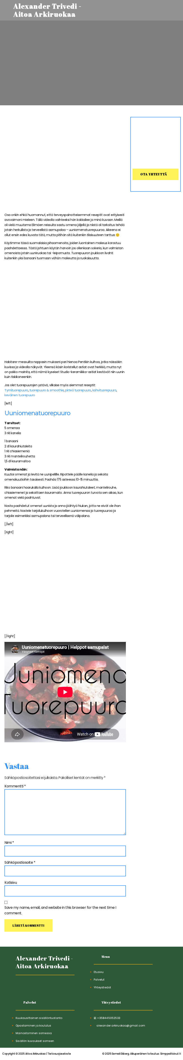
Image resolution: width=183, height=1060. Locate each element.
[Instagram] (41, 986)
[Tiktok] (19, 986)
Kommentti (15, 786)
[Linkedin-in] (30, 986)
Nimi (9, 842)
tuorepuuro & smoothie (46, 390)
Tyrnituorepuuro (16, 390)
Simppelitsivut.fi (141, 1054)
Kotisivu (10, 882)
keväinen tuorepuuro (19, 395)
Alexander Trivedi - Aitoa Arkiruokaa (44, 962)
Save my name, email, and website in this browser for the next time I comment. (60, 910)
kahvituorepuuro (104, 390)
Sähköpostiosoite (19, 862)
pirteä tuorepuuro (78, 390)
